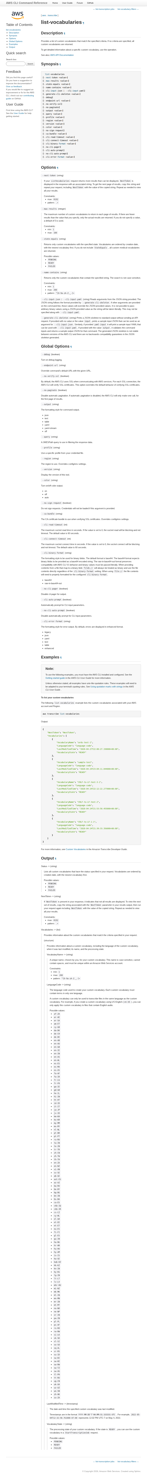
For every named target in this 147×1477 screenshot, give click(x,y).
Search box (11, 59)
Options (12, 38)
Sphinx (137, 1471)
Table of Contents (19, 25)
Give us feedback (14, 86)
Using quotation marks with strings (106, 686)
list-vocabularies (13, 30)
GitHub (90, 3)
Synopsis (13, 35)
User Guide (67, 3)
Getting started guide (55, 678)
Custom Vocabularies (76, 849)
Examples (13, 44)
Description (14, 32)
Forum (80, 3)
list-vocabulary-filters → (128, 9)
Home (55, 3)
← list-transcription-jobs (103, 9)
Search (30, 63)
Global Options (15, 41)
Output (12, 47)
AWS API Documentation (62, 55)
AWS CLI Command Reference (26, 2)
